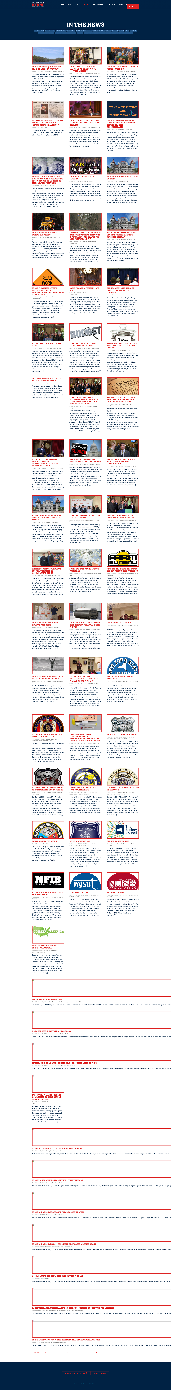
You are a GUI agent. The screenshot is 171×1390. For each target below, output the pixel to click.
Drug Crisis (108, 30)
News (86, 4)
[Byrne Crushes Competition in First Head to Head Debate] (48, 665)
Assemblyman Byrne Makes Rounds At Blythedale (57, 1276)
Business (95, 30)
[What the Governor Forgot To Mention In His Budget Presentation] (123, 448)
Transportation (117, 33)
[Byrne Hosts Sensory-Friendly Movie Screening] (123, 55)
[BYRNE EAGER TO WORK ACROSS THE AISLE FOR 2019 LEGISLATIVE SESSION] (48, 504)
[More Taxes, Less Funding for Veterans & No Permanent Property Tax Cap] (123, 222)
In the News (80, 33)
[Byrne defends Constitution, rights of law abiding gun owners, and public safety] (123, 386)
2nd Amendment (71, 30)
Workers (131, 33)
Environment (133, 30)
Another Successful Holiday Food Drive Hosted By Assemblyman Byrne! (46, 571)
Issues (77, 4)
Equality (40, 33)
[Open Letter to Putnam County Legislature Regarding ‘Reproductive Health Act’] (48, 109)
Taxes (110, 33)
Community (102, 30)
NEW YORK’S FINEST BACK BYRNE (122, 734)
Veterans (125, 33)
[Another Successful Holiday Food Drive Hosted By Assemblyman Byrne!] (48, 558)
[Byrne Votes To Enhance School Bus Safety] (48, 222)
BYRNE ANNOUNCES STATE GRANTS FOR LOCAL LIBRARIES (58, 1212)
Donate (132, 6)
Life (94, 33)
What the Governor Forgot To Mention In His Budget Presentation (122, 462)
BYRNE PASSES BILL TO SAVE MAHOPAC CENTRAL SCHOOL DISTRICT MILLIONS (82, 69)
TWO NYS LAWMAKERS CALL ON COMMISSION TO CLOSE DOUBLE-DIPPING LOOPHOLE (46, 1097)
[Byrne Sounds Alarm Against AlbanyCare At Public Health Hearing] (85, 109)
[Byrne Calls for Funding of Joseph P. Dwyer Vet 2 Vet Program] (123, 277)
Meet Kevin (66, 4)
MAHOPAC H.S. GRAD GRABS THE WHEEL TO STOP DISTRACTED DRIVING (64, 1063)
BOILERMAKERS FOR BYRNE (44, 841)
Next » (98, 1353)
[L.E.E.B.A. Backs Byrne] (85, 830)
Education (115, 30)
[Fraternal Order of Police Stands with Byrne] (85, 776)
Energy (127, 30)
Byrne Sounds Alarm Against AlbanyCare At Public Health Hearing (84, 123)
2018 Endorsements (39, 30)
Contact (111, 4)
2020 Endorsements (50, 30)
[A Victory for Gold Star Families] (85, 165)
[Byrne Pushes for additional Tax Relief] (48, 332)
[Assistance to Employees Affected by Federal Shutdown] (85, 448)
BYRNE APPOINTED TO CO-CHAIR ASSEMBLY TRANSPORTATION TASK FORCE (66, 1340)
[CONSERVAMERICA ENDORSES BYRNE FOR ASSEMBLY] (48, 935)
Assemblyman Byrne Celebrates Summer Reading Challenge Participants (83, 679)
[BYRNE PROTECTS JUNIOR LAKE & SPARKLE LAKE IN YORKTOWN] (48, 55)
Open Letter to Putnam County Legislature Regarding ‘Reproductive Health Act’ (47, 123)
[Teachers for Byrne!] (85, 881)
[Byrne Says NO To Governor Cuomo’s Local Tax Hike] (85, 332)
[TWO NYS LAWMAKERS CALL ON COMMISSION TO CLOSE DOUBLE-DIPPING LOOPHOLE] (48, 1084)
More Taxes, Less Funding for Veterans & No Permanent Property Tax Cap (121, 235)
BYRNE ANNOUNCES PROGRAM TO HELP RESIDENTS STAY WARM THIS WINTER (85, 625)
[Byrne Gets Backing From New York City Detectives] (48, 723)
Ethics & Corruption (49, 33)
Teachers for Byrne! (79, 892)
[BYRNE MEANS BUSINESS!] (123, 830)
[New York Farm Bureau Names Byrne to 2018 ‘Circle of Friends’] (123, 558)
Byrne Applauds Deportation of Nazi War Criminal (57, 1148)
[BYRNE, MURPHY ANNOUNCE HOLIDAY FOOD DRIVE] (48, 611)
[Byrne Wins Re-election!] (123, 611)
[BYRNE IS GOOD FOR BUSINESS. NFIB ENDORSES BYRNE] (48, 881)
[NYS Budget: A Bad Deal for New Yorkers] (123, 165)
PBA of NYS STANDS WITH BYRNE (47, 999)
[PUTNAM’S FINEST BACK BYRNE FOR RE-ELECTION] (123, 776)
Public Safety (99, 33)
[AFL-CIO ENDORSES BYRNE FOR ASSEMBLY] (123, 665)
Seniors (106, 33)
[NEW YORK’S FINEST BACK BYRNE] (123, 723)
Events (122, 4)
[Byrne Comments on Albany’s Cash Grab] (85, 558)
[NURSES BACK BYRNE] (123, 881)
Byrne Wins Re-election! (119, 623)
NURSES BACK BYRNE (116, 892)
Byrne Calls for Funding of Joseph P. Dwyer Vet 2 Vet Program (120, 290)
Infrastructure (88, 33)
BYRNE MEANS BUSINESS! (118, 841)
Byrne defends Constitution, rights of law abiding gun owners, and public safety (121, 400)
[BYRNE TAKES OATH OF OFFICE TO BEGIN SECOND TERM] (85, 504)
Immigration (73, 33)
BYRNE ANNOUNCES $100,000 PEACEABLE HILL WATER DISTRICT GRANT (64, 1244)
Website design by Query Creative (85, 1383)
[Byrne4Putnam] (38, 4)
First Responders (59, 33)
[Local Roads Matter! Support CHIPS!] (85, 277)
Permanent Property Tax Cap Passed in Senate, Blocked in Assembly (122, 346)
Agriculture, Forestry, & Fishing (84, 30)
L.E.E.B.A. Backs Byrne (79, 841)
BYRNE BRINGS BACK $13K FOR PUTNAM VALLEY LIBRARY (57, 1180)
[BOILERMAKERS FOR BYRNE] (48, 830)
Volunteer (98, 4)
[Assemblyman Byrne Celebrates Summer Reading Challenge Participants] (85, 665)
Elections (121, 30)
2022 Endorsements (61, 30)
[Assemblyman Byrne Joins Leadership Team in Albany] (123, 504)
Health (66, 33)
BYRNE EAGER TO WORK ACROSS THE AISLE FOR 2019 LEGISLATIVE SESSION (47, 518)
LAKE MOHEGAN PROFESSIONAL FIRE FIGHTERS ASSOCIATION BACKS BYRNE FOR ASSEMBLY (73, 1308)
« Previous (35, 1353)
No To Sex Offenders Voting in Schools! (51, 1031)
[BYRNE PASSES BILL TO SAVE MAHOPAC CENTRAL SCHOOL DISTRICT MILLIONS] (85, 55)
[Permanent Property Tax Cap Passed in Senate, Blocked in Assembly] (123, 332)
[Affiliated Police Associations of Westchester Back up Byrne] (48, 776)
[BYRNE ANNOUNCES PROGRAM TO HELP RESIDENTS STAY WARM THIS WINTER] (85, 611)
